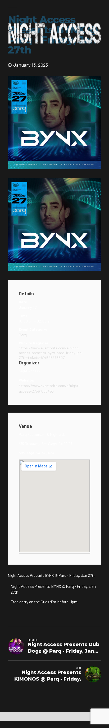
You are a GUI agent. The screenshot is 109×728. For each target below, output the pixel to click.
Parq (23, 335)
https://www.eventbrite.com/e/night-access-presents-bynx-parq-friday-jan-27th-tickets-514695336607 (51, 353)
